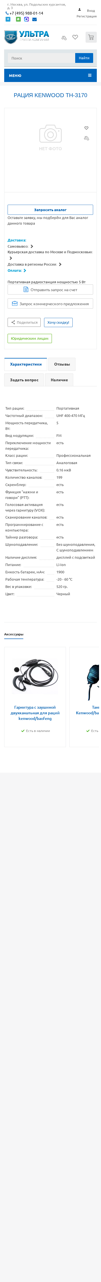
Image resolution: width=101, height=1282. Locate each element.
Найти (84, 57)
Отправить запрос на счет (54, 289)
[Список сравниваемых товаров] (64, 39)
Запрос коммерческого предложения (54, 303)
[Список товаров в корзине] (92, 41)
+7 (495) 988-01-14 (26, 13)
